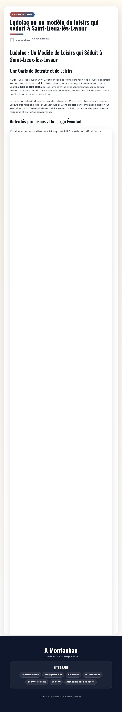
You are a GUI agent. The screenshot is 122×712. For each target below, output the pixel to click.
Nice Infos (73, 674)
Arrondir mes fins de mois (80, 681)
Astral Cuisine (92, 674)
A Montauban (61, 650)
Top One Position (37, 681)
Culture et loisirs (22, 14)
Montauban (22, 40)
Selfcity (56, 681)
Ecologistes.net (53, 674)
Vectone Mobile (30, 674)
